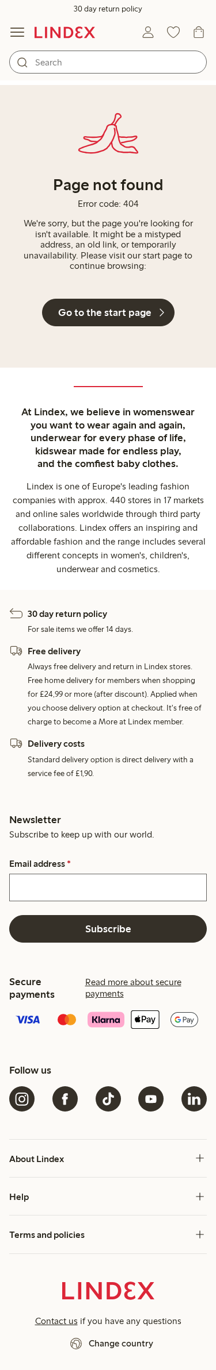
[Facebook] (65, 1099)
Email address (40, 864)
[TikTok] (108, 1099)
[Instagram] (22, 1099)
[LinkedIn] (194, 1099)
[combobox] (108, 62)
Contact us (56, 1320)
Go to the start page (104, 312)
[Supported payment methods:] (108, 1020)
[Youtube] (151, 1099)
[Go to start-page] (65, 32)
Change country (121, 1343)
